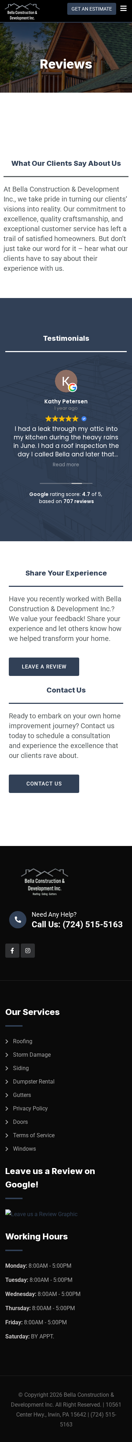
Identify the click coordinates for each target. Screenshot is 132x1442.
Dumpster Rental (34, 1081)
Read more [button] (82, 465)
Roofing (22, 1041)
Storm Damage (32, 1054)
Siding (21, 1068)
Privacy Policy (30, 1108)
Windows (24, 1148)
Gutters (22, 1095)
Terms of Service (34, 1135)
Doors (20, 1122)
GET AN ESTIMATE (91, 9)
